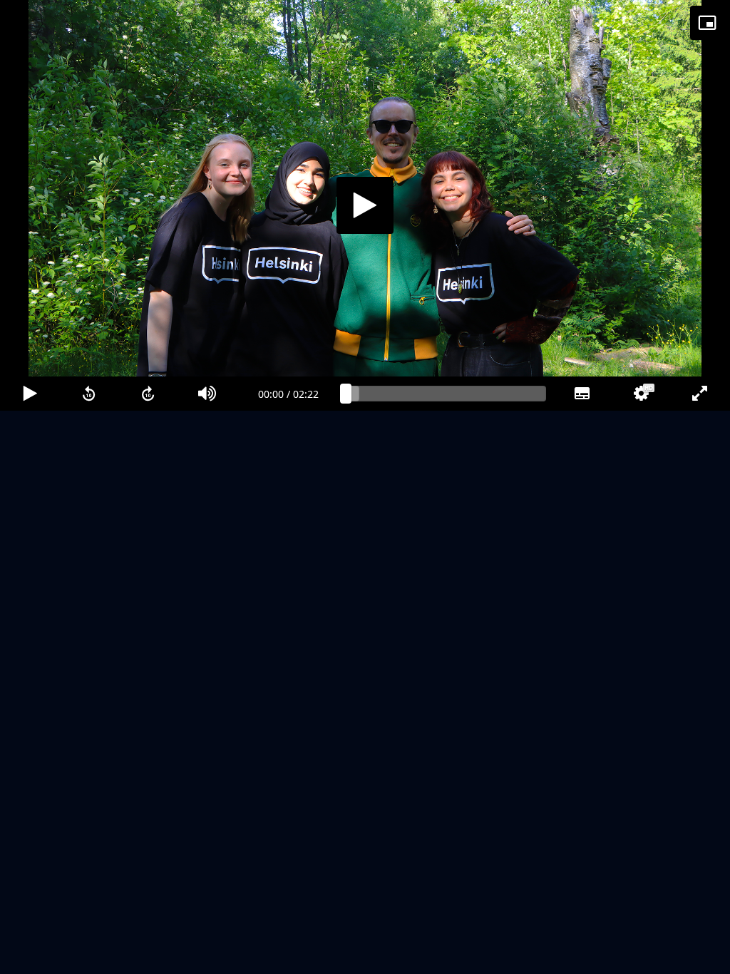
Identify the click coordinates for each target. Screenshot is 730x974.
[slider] (446, 957)
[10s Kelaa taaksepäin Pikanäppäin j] (88, 957)
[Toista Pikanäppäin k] (29, 957)
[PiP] (707, 23)
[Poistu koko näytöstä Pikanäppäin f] (700, 957)
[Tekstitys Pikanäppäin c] (581, 957)
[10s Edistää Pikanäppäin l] (148, 957)
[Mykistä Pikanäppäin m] (207, 957)
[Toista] (365, 487)
